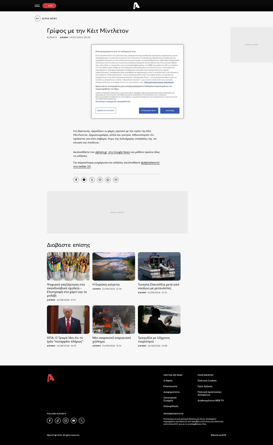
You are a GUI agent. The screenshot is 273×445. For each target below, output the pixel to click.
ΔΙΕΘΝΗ (64, 37)
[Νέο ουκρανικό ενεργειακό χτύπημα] (113, 319)
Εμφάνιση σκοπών (105, 110)
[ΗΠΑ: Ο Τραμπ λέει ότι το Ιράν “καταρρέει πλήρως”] (68, 319)
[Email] (116, 180)
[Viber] (100, 180)
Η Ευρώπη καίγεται (106, 284)
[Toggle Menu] (37, 5)
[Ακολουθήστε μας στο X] (81, 420)
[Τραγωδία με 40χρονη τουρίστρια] (159, 319)
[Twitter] (92, 180)
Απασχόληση (171, 406)
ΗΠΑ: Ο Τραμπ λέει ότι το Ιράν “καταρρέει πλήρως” (65, 339)
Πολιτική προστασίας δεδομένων (209, 393)
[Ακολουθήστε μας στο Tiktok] (58, 420)
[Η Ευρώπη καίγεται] (113, 266)
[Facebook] (76, 180)
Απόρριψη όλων (148, 110)
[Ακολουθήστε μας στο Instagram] (66, 420)
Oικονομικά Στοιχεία (170, 399)
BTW (224, 435)
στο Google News (119, 152)
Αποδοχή (170, 110)
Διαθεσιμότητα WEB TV (211, 400)
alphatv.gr (101, 152)
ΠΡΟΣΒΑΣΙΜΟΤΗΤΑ (173, 413)
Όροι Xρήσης (205, 386)
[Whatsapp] (108, 180)
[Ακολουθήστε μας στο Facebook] (50, 420)
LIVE (50, 5)
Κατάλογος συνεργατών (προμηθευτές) (113, 102)
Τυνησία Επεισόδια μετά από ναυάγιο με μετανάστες (158, 286)
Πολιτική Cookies (207, 380)
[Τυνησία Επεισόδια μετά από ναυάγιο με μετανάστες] (159, 266)
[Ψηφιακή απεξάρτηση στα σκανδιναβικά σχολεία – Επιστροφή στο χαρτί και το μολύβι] (68, 266)
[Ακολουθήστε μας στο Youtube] (73, 420)
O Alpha (168, 380)
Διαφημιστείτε (172, 391)
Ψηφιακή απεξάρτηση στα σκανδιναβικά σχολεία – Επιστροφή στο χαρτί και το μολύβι (67, 290)
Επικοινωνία (170, 386)
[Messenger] (84, 180)
